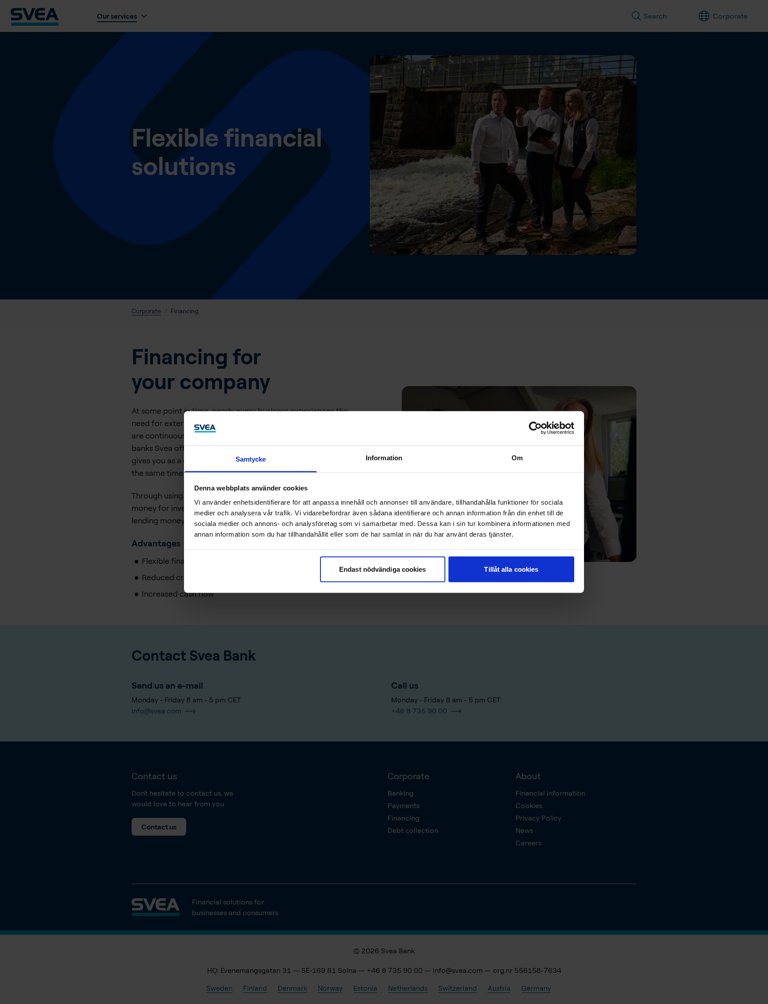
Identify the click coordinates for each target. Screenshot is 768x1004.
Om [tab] (517, 457)
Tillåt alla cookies (511, 569)
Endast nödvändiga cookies (382, 569)
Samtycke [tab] (251, 458)
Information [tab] (384, 457)
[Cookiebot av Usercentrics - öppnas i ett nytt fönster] (535, 428)
